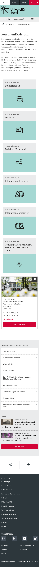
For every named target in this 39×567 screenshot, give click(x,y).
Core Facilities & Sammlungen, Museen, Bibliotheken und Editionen (17, 378)
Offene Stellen (6, 486)
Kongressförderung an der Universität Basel (16, 405)
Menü (32, 19)
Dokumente (25, 2)
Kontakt (3, 553)
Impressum (5, 545)
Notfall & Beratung (7, 506)
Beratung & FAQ (8, 398)
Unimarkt (4, 498)
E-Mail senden (19, 324)
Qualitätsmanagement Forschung (14, 392)
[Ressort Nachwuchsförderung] (34, 279)
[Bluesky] (35, 539)
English (5, 2)
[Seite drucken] (29, 465)
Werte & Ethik (8, 364)
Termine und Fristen (8, 510)
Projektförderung (9, 370)
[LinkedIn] (14, 539)
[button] (10, 465)
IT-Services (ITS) (6, 502)
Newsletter (23, 549)
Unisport (4, 522)
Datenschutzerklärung (27, 545)
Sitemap (4, 549)
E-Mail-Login (5, 482)
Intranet (3, 526)
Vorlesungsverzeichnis (9, 518)
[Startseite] (3, 24)
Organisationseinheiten (15, 2)
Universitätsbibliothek (8, 514)
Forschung (11, 24)
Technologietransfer (10, 385)
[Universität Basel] (13, 10)
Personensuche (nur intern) (10, 494)
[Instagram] (3, 539)
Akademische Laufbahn (11, 358)
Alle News (19, 446)
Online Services (6, 490)
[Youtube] (24, 539)
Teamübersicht (10, 319)
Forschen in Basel (9, 351)
